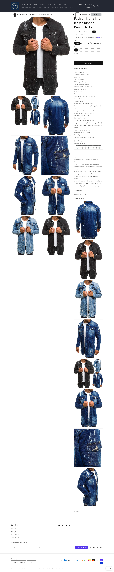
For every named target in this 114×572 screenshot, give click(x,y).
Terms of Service (15, 534)
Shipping (76, 34)
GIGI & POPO (17, 568)
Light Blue (86, 43)
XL (86, 50)
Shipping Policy (15, 537)
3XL (99, 50)
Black (77, 43)
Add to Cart (96, 14)
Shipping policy (49, 568)
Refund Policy (15, 529)
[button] (29, 4)
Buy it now (88, 63)
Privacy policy (32, 568)
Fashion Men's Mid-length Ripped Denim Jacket (34, 14)
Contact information (58, 568)
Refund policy (25, 568)
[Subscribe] (39, 547)
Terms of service (40, 568)
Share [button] (77, 511)
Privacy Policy (14, 532)
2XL (92, 50)
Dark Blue (96, 43)
